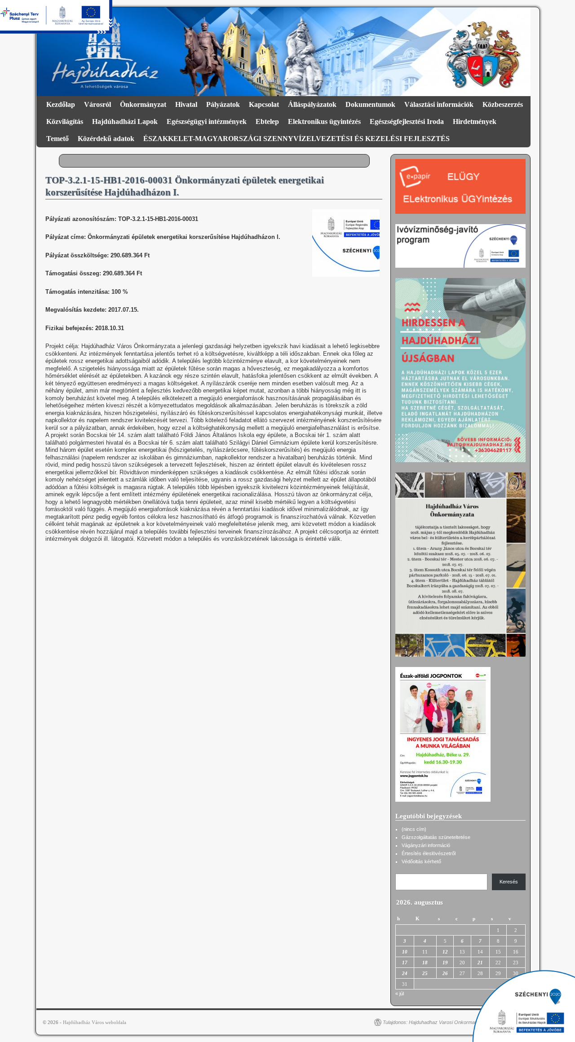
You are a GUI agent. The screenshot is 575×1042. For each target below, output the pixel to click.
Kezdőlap (60, 104)
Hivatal (186, 104)
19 (445, 962)
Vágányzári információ (426, 845)
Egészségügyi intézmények (207, 121)
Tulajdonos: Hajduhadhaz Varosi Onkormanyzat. (435, 1022)
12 (445, 951)
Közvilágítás (64, 121)
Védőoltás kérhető (421, 861)
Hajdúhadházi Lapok (125, 121)
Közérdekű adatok (106, 138)
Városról (97, 104)
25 (425, 973)
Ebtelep (267, 121)
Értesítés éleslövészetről (429, 853)
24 (404, 973)
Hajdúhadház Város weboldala (94, 1022)
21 (480, 962)
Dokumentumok (370, 104)
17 (404, 962)
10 (404, 951)
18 (425, 962)
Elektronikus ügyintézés (324, 121)
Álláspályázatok (312, 104)
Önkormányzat (143, 104)
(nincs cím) (414, 829)
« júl (399, 993)
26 (445, 973)
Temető (57, 138)
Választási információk (438, 104)
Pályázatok (223, 104)
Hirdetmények (474, 121)
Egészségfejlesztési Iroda (407, 121)
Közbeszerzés (502, 104)
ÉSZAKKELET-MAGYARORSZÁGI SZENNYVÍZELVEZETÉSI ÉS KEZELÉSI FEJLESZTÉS (296, 138)
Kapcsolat (264, 104)
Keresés (509, 881)
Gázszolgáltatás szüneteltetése (436, 837)
